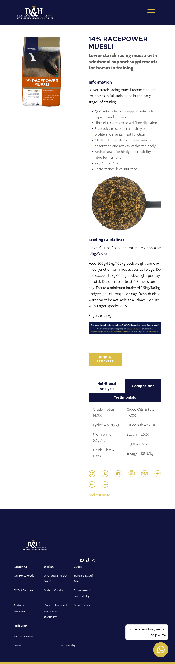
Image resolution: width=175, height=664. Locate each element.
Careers (78, 566)
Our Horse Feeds (24, 575)
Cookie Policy (82, 605)
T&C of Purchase (23, 590)
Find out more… (100, 495)
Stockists (49, 566)
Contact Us (20, 566)
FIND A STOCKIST (105, 359)
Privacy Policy (68, 645)
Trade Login (20, 625)
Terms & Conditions (24, 636)
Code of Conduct (54, 590)
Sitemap (18, 645)
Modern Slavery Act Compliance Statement (55, 610)
